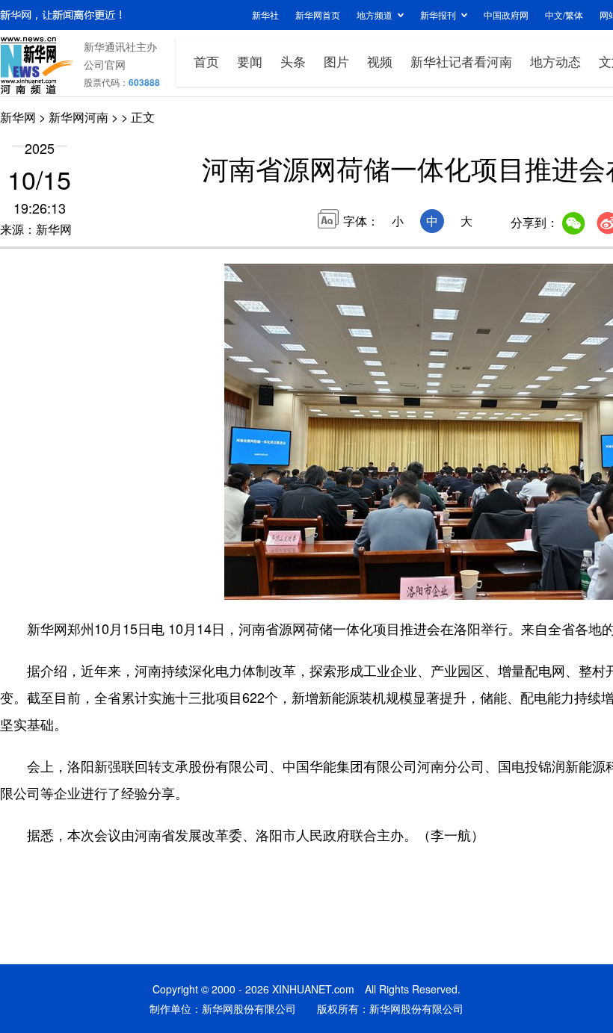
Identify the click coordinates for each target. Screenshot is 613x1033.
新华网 (18, 116)
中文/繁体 (564, 14)
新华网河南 (78, 116)
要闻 (249, 61)
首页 (206, 61)
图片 (336, 61)
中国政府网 (506, 14)
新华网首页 (317, 14)
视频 (379, 61)
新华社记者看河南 (461, 61)
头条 (293, 61)
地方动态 (555, 61)
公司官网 (105, 64)
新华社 (265, 14)
